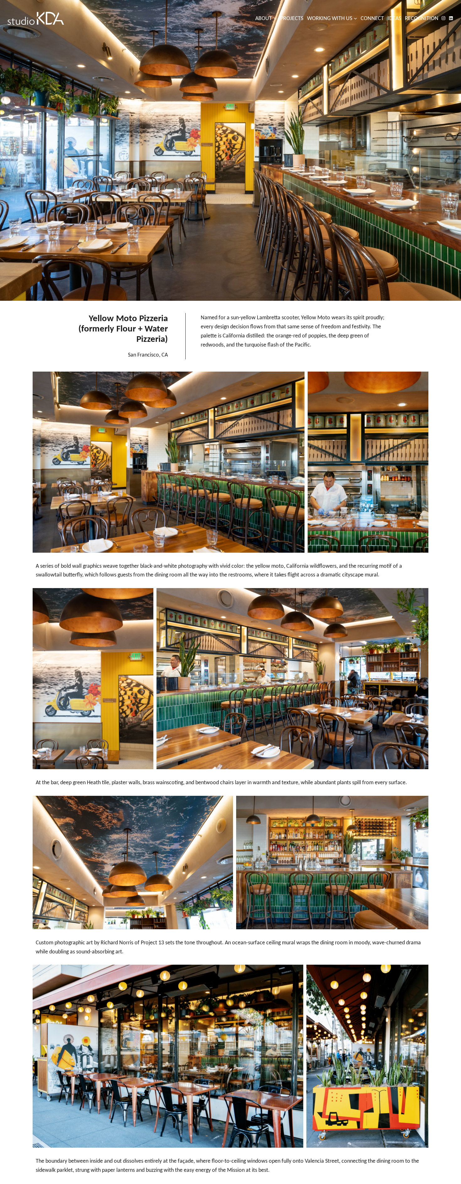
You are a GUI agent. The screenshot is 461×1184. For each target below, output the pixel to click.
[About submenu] (275, 18)
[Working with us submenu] (355, 18)
